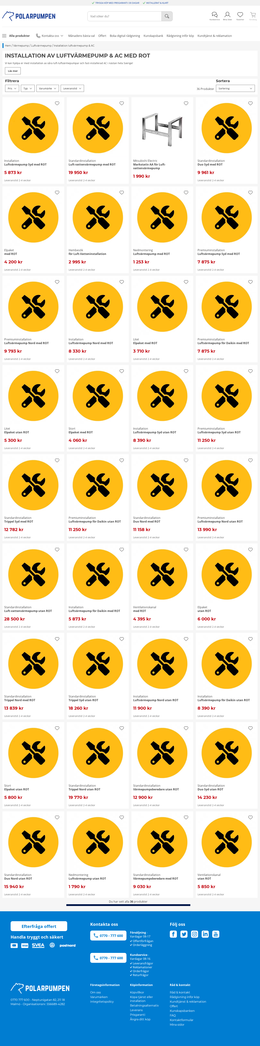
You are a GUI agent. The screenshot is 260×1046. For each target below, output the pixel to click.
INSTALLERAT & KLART (157, 2)
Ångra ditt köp (140, 1019)
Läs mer (13, 71)
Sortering (224, 88)
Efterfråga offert (39, 926)
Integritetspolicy (102, 1001)
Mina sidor (177, 1024)
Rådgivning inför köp (185, 997)
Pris (10, 88)
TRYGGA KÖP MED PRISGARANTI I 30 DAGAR (117, 2)
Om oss (95, 992)
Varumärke (45, 88)
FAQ (173, 1015)
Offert (174, 1006)
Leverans (136, 1010)
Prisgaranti (137, 1014)
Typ (26, 88)
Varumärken (99, 997)
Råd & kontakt (180, 992)
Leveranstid (70, 88)
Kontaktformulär (181, 1020)
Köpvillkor (137, 992)
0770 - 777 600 (111, 935)
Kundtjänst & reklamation (188, 1001)
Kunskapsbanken (182, 1011)
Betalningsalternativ (144, 1005)
